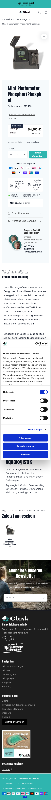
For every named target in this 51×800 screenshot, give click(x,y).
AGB (17, 784)
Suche (5, 701)
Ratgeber (6, 682)
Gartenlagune (9, 674)
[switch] (44, 401)
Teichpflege (21, 19)
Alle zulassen (25, 438)
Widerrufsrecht (35, 789)
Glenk (13, 779)
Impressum (27, 784)
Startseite (7, 19)
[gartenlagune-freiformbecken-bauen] (16, 745)
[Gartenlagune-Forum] (11, 638)
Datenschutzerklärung (29, 779)
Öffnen (6, 769)
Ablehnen (25, 454)
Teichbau (6, 670)
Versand (11, 142)
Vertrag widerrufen (14, 722)
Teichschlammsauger (13, 666)
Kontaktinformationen (15, 789)
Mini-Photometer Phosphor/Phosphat (21, 24)
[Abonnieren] (44, 598)
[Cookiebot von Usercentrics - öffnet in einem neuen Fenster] (36, 344)
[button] (3, 12)
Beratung (6, 686)
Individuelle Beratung (13, 709)
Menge (11, 149)
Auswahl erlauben (25, 446)
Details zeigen (35, 429)
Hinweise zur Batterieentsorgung (18, 705)
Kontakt (6, 717)
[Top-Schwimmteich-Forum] (4, 638)
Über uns (6, 713)
